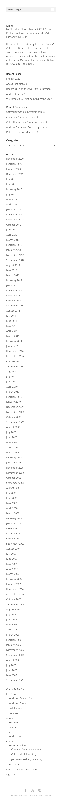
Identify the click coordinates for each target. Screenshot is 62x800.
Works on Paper (17, 703)
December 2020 (15, 158)
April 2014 (12, 204)
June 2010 (11, 381)
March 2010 (12, 391)
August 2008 (13, 487)
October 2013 (13, 224)
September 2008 (15, 482)
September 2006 (15, 604)
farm (21, 33)
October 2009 (13, 417)
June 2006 (11, 619)
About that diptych (16, 83)
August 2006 (13, 609)
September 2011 (15, 305)
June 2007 (11, 558)
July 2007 (11, 553)
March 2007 (12, 573)
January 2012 (13, 285)
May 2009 (11, 442)
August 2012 (13, 265)
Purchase (14, 764)
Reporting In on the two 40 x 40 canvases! (29, 88)
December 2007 (15, 528)
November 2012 (15, 254)
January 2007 (13, 584)
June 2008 (11, 498)
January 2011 (13, 346)
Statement (14, 727)
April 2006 (12, 629)
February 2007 (14, 579)
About (9, 718)
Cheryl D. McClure (16, 689)
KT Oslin (22, 36)
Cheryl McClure (18, 29)
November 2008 (15, 472)
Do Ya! (10, 26)
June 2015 (11, 184)
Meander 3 (32, 132)
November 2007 (15, 533)
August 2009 (13, 427)
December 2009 (15, 406)
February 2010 (14, 396)
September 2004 (15, 680)
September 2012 (15, 260)
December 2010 (15, 351)
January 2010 (13, 401)
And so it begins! (15, 94)
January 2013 (13, 249)
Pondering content (28, 117)
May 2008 (11, 503)
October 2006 (13, 599)
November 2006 (15, 594)
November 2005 (15, 649)
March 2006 (12, 634)
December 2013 (15, 214)
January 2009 (13, 462)
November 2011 (15, 295)
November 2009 (15, 411)
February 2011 (14, 341)
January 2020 (13, 168)
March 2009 (12, 452)
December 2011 (15, 290)
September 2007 (15, 543)
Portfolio (11, 694)
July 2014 (11, 194)
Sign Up (10, 774)
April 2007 (12, 568)
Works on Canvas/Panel (22, 698)
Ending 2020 (13, 78)
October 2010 (13, 361)
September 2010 (15, 366)
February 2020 (14, 163)
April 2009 (12, 447)
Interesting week (36, 111)
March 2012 (12, 275)
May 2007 (11, 563)
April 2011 (12, 330)
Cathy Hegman (14, 111)
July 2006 (11, 614)
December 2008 (15, 467)
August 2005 (13, 660)
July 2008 (11, 493)
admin (9, 117)
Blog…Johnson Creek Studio (21, 769)
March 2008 (12, 513)
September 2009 (15, 422)
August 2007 (13, 548)
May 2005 (11, 675)
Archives (13, 713)
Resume (13, 722)
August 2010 (13, 371)
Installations (15, 708)
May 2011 (11, 325)
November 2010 (15, 356)
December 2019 (15, 174)
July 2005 (11, 665)
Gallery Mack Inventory (24, 754)
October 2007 (13, 538)
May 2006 (11, 624)
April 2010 (12, 386)
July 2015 (11, 179)
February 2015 (14, 189)
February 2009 (14, 457)
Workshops (15, 736)
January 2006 (13, 644)
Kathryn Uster (14, 132)
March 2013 (12, 239)
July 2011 (11, 315)
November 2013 (15, 219)
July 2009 (11, 432)
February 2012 (14, 280)
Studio (9, 732)
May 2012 (11, 270)
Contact (10, 741)
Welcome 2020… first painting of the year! (29, 98)
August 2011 (13, 310)
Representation (17, 745)
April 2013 (12, 234)
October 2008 (13, 477)
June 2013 (11, 229)
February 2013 (14, 244)
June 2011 (11, 320)
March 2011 (12, 336)
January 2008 (13, 523)
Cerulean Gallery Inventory (26, 749)
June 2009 (11, 437)
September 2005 (15, 654)
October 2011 (13, 300)
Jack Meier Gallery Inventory (26, 759)
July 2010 (11, 376)
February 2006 (14, 639)
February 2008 (14, 518)
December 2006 (15, 589)
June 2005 (11, 670)
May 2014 (11, 199)
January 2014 (13, 209)
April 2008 (12, 508)
